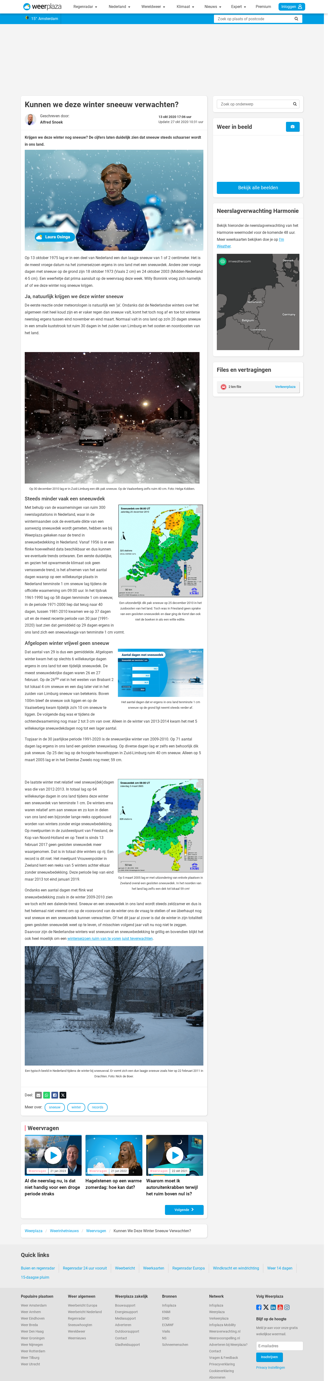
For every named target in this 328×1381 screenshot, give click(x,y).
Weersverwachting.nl (224, 1331)
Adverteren (123, 1325)
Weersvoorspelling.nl (224, 1338)
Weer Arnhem (31, 1312)
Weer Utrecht (30, 1364)
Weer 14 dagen (279, 1268)
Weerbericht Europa (82, 1305)
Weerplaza (217, 1312)
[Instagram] (287, 1307)
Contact (121, 1338)
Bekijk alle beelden (258, 187)
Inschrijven (269, 1357)
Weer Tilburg (30, 1358)
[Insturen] (292, 126)
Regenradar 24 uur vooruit (85, 1268)
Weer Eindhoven (33, 1318)
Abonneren (217, 1377)
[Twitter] (63, 1095)
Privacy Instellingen (270, 1367)
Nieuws (211, 6)
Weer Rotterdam (33, 1351)
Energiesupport (126, 1312)
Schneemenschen (175, 1345)
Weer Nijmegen (32, 1345)
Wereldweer (151, 6)
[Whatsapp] (46, 1095)
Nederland (118, 6)
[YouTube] (280, 1307)
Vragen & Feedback (223, 1358)
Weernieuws (77, 1338)
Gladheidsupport (127, 1345)
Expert (237, 6)
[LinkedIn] (273, 1307)
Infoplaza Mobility (222, 1325)
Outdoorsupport (127, 1331)
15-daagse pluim (35, 1277)
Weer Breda (29, 1325)
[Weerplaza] (42, 6)
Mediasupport (125, 1318)
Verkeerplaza (219, 1318)
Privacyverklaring (222, 1364)
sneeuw (55, 1107)
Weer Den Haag (32, 1331)
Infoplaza (169, 1305)
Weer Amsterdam (34, 1305)
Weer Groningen (33, 1338)
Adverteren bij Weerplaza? (228, 1345)
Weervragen (43, 1128)
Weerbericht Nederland (85, 1312)
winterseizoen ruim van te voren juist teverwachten (110, 938)
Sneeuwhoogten (80, 1325)
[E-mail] (38, 1095)
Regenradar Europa (188, 1268)
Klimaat (184, 6)
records (97, 1107)
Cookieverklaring (221, 1371)
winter (76, 1107)
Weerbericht (125, 1268)
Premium (263, 6)
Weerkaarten (153, 1268)
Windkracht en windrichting (236, 1268)
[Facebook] (54, 1095)
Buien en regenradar (38, 1268)
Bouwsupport (125, 1305)
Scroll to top (320, 1373)
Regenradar (83, 6)
